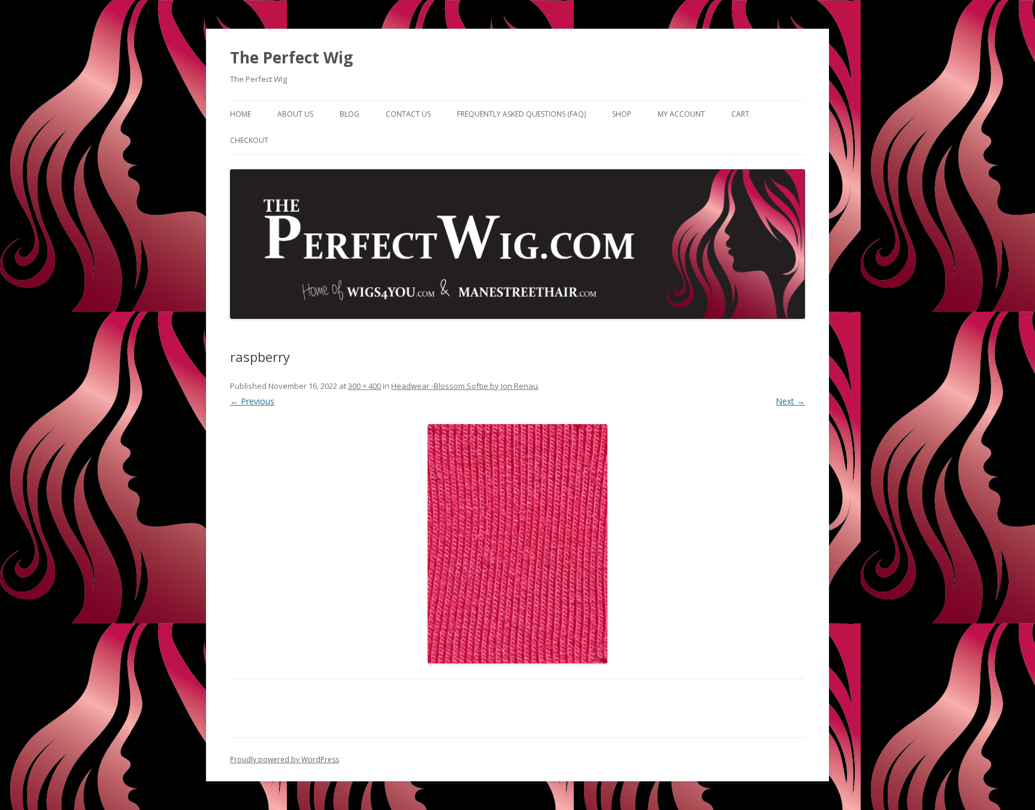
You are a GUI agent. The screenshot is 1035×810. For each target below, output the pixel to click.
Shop (621, 114)
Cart (740, 114)
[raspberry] (517, 543)
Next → (790, 401)
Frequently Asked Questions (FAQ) (521, 114)
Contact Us (408, 114)
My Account (681, 114)
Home (240, 114)
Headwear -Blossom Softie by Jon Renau (464, 385)
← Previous (252, 401)
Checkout (249, 140)
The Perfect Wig (291, 57)
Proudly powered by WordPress (284, 759)
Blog (349, 114)
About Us (295, 114)
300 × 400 (364, 385)
